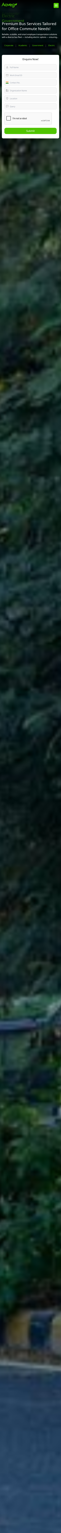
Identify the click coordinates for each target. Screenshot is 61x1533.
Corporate (8, 45)
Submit (30, 131)
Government (37, 45)
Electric (51, 45)
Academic (22, 45)
